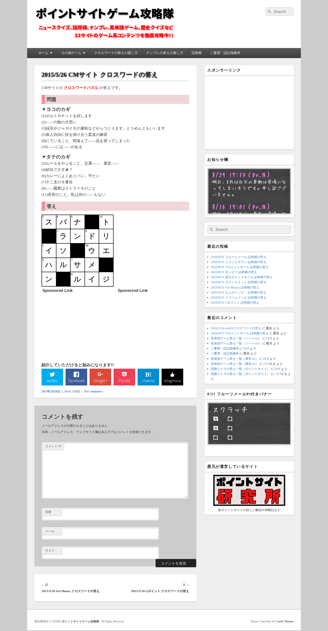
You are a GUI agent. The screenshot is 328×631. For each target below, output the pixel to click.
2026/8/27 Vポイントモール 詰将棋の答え (240, 333)
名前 (48, 512)
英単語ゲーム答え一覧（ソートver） (236, 338)
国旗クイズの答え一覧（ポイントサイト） (240, 369)
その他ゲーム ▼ (73, 53)
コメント (53, 446)
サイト (50, 550)
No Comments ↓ (94, 391)
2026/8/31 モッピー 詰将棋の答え (234, 272)
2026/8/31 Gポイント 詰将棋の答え (235, 302)
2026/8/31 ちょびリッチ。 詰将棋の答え (239, 292)
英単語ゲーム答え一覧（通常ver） (235, 359)
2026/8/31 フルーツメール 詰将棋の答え (239, 257)
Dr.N (68, 391)
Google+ (100, 380)
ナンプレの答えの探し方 (164, 53)
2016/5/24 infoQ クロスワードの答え (236, 328)
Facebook (76, 380)
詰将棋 (197, 53)
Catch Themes (285, 621)
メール (50, 531)
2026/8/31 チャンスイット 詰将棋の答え (239, 282)
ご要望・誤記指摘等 (225, 53)
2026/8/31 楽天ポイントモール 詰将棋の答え (242, 277)
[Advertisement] (79, 325)
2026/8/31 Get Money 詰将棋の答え (235, 287)
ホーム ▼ (45, 53)
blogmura (172, 380)
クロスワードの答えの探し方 (116, 53)
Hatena (148, 380)
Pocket (124, 380)
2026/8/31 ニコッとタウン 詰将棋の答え (239, 262)
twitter (52, 380)
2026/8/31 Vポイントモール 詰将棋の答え (240, 267)
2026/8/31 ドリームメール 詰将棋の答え (239, 297)
